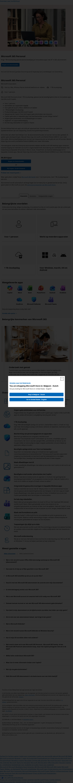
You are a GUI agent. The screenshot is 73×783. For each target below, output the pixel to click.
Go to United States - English (36, 400)
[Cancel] (62, 378)
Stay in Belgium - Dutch (36, 395)
